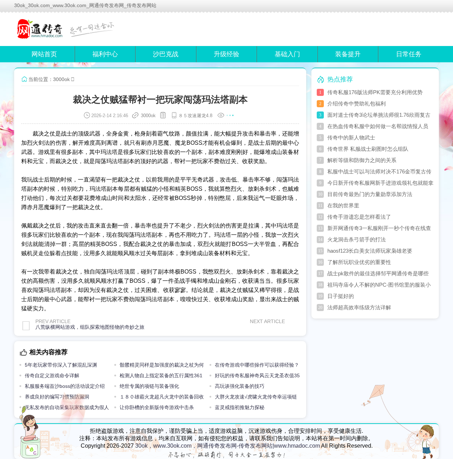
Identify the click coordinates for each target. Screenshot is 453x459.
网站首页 (44, 54)
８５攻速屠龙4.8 (195, 115)
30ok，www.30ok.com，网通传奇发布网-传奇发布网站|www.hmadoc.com (227, 446)
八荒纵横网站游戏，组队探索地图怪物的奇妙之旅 (89, 327)
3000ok (61, 79)
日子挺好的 (340, 296)
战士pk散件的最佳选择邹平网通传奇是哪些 (378, 273)
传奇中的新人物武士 (351, 137)
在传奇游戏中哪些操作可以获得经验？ (257, 365)
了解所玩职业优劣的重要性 (359, 262)
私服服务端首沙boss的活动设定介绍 (65, 386)
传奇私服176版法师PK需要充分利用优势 (375, 92)
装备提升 (348, 54)
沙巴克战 (165, 54)
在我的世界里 (343, 205)
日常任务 (409, 54)
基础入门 (287, 54)
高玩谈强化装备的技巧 (239, 386)
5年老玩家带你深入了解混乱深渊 (61, 365)
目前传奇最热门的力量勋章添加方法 (369, 194)
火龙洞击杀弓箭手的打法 (356, 239)
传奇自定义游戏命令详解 (52, 375)
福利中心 (105, 54)
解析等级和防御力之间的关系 (361, 160)
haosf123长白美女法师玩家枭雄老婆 (369, 251)
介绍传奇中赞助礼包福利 (356, 104)
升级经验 (226, 54)
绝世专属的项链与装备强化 (149, 386)
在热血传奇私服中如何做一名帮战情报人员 (377, 126)
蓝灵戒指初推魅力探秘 (239, 407)
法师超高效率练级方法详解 (359, 307)
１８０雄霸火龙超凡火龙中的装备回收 (162, 397)
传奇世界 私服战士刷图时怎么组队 (367, 149)
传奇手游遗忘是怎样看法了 (359, 217)
